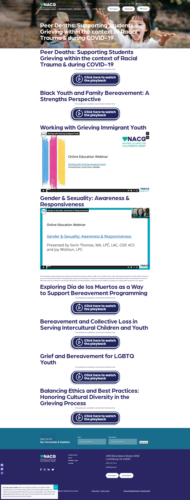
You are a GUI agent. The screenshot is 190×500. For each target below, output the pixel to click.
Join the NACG (126, 475)
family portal (123, 3)
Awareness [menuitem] (86, 9)
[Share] (2, 473)
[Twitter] (2, 469)
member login (141, 3)
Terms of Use (95, 491)
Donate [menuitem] (144, 8)
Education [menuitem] (77, 9)
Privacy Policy (105, 491)
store (132, 3)
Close (55, 487)
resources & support (110, 3)
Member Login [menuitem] (73, 460)
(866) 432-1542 (111, 463)
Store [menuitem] (70, 457)
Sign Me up (143, 442)
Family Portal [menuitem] (72, 455)
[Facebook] (2, 465)
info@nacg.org (111, 467)
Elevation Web (145, 491)
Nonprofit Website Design (131, 491)
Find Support (112, 475)
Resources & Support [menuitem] (65, 9)
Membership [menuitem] (128, 9)
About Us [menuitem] (102, 9)
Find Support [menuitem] (114, 9)
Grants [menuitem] (94, 9)
